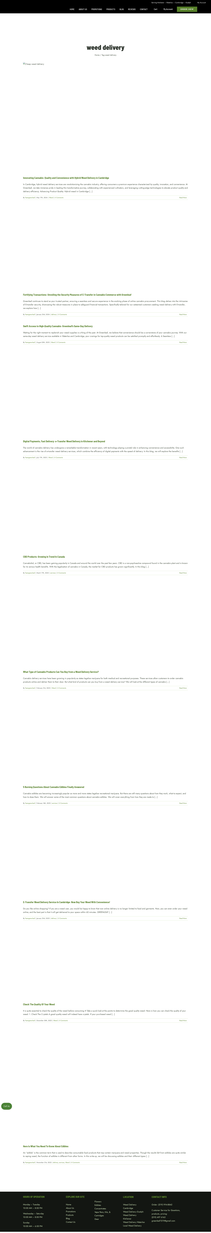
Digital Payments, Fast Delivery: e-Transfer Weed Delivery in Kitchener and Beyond (64, 441)
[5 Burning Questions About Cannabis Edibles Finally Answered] (105, 740)
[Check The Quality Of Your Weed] (105, 963)
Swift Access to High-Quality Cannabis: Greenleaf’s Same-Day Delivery (58, 326)
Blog (68, 1218)
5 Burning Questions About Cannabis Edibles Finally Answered (53, 786)
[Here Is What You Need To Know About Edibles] (105, 1086)
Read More (183, 197)
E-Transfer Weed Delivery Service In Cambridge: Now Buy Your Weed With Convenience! (66, 902)
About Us (70, 1208)
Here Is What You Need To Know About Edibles (45, 1146)
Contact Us (70, 1222)
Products (70, 1215)
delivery (105, 251)
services (105, 512)
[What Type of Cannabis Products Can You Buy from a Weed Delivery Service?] (105, 624)
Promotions (71, 1211)
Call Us (7, 1106)
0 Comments (59, 197)
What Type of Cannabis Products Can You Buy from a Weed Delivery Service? (61, 671)
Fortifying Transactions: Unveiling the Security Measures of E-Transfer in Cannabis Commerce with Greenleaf (77, 294)
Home (68, 1204)
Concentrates (100, 1208)
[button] (202, 9)
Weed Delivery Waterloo (134, 1222)
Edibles (98, 1205)
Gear (97, 1219)
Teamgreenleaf (30, 197)
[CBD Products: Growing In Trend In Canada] (105, 509)
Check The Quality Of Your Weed (39, 1004)
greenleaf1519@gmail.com (163, 1220)
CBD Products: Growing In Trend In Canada (44, 556)
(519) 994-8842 (165, 1204)
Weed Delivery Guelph (133, 1211)
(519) (154, 1217)
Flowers (98, 1201)
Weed (106, 120)
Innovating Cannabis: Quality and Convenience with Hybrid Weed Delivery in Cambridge (66, 177)
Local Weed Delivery (132, 1225)
